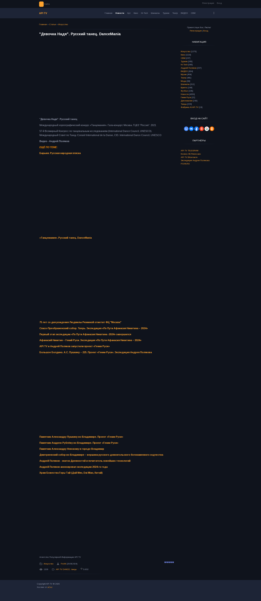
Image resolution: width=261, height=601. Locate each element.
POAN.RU (185, 164)
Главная (43, 24)
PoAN (63, 564)
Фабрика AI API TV (189, 107)
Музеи (184, 74)
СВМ (183, 58)
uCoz (50, 587)
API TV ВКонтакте (189, 157)
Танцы (184, 104)
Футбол (184, 91)
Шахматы (185, 84)
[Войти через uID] (186, 128)
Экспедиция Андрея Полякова (195, 160)
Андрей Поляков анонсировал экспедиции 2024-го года (73, 467)
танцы (74, 569)
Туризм (184, 61)
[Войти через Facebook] (196, 128)
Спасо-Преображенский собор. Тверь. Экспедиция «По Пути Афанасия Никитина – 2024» (93, 328)
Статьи (52, 24)
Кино (183, 55)
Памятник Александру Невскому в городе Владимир (71, 449)
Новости (185, 94)
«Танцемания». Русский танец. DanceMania (65, 238)
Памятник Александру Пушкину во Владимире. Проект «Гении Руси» (81, 437)
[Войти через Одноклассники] (212, 128)
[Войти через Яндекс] (201, 128)
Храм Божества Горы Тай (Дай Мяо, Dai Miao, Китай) (71, 472)
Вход (219, 3)
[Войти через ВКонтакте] (191, 128)
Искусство (63, 24)
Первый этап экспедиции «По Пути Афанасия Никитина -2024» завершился (85, 334)
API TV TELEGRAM (189, 150)
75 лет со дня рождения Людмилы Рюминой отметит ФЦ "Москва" (80, 322)
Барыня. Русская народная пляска (60, 153)
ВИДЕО (184, 71)
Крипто (184, 87)
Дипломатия (186, 101)
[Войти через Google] (207, 128)
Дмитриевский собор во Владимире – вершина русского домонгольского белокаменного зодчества (101, 455)
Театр (183, 78)
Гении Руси (186, 97)
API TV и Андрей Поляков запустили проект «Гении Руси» (74, 346)
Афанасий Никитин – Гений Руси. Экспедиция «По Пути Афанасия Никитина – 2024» (90, 340)
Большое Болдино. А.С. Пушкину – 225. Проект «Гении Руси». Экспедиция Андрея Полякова (95, 352)
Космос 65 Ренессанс (191, 154)
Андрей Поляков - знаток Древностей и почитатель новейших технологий (84, 461)
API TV (43, 13)
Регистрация (208, 3)
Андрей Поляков (189, 68)
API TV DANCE (63, 569)
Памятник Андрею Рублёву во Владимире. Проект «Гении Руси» (78, 443)
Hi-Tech (184, 64)
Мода (183, 81)
